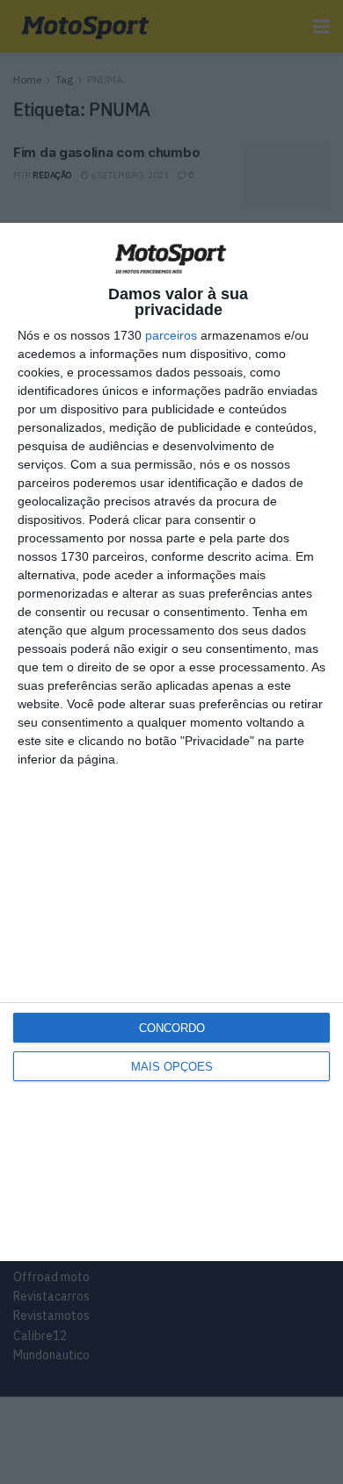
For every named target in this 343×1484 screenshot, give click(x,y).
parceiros (171, 335)
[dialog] (171, 742)
